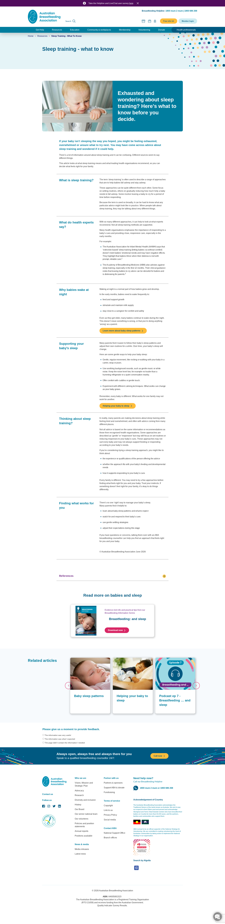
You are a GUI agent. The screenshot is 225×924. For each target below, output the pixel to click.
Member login (188, 21)
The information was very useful (58, 735)
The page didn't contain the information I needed (65, 743)
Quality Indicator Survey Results (112, 905)
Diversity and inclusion (85, 800)
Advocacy (79, 790)
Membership (124, 30)
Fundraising (109, 792)
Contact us (47, 794)
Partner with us (111, 778)
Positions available (83, 836)
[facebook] (43, 807)
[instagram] (48, 807)
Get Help (40, 30)
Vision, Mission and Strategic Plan (84, 784)
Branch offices (110, 837)
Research (79, 795)
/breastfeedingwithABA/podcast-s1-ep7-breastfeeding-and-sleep (173, 660)
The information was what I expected (60, 739)
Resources (57, 30)
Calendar (149, 21)
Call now (158, 756)
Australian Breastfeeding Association (116, 890)
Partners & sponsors (113, 783)
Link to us (108, 810)
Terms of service (112, 801)
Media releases (82, 849)
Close (137, 3)
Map (155, 21)
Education (74, 30)
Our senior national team (86, 814)
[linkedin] (59, 807)
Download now (115, 630)
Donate (161, 30)
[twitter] (54, 807)
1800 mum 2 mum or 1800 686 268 (156, 788)
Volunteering (144, 30)
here (131, 3)
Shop (143, 21)
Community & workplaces (99, 30)
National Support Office (114, 833)
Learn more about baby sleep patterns (121, 331)
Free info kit (168, 21)
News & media (82, 844)
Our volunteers (81, 819)
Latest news (80, 854)
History (78, 805)
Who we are (80, 778)
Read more (75, 659)
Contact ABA (110, 828)
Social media (110, 820)
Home (30, 36)
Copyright (108, 805)
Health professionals (186, 30)
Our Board (79, 809)
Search (68, 21)
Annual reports (81, 831)
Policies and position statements (84, 825)
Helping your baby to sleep (116, 406)
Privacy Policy (110, 815)
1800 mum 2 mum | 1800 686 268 (181, 11)
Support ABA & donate (114, 787)
